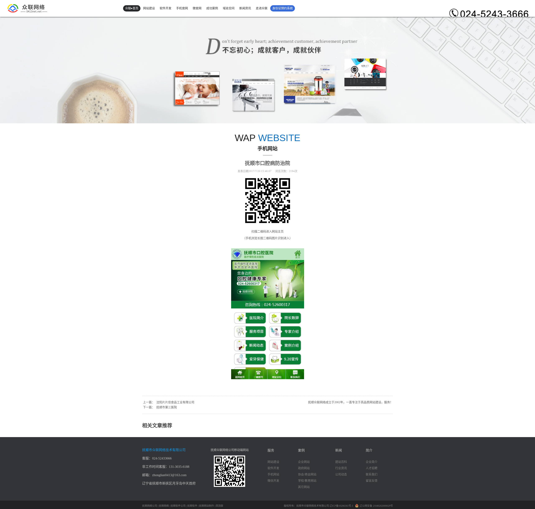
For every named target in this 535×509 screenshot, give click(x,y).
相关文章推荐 (157, 425)
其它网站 (304, 487)
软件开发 (165, 8)
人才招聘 (371, 468)
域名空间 (228, 8)
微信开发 (273, 480)
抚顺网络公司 (149, 505)
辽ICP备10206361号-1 (342, 505)
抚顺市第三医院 (166, 407)
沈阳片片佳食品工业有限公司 (175, 402)
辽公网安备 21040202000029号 (376, 505)
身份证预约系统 (282, 8)
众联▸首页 (131, 8)
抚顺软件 (192, 505)
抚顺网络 (164, 505)
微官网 (197, 8)
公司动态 (341, 474)
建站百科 (341, 461)
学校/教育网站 (307, 480)
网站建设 (149, 8)
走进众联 (262, 8)
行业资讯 (341, 468)
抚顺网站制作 (206, 505)
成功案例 (212, 8)
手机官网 (182, 8)
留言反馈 (371, 480)
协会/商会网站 (307, 474)
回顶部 (219, 505)
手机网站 (273, 474)
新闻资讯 (245, 8)
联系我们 (371, 474)
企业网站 (304, 461)
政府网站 (304, 468)
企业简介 (371, 461)
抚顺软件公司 (178, 505)
